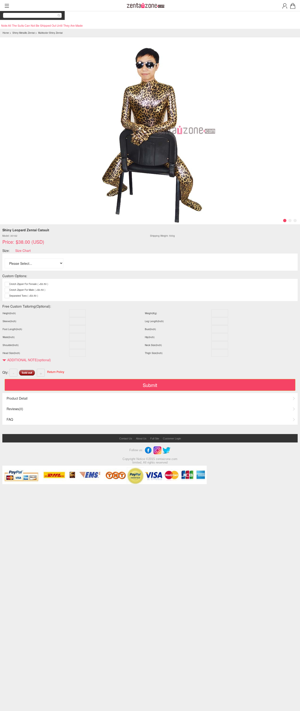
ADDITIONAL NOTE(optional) (29, 359)
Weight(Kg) (151, 313)
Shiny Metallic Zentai (23, 32)
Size (5, 250)
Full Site (154, 438)
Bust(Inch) (150, 329)
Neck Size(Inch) (153, 345)
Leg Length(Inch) (154, 321)
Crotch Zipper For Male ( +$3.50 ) (27, 289)
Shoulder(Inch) (11, 345)
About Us (141, 438)
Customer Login (172, 438)
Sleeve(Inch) (9, 321)
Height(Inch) (9, 313)
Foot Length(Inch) (12, 329)
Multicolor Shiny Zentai (50, 32)
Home (6, 32)
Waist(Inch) (9, 337)
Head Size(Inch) (11, 353)
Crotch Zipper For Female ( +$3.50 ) (28, 284)
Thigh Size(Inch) (153, 353)
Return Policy (55, 372)
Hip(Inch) (149, 337)
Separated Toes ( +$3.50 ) (23, 295)
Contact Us (125, 438)
